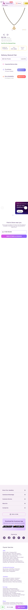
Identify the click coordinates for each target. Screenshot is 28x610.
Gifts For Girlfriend (14, 558)
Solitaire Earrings (6, 589)
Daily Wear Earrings (7, 596)
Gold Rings (12, 602)
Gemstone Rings (13, 604)
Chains (11, 580)
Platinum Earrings (15, 589)
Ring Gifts (5, 562)
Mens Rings (20, 604)
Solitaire (12, 578)
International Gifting (7, 559)
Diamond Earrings (13, 588)
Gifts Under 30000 (16, 553)
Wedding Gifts (19, 561)
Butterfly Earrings (16, 596)
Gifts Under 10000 (7, 553)
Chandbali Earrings (16, 593)
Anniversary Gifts (13, 556)
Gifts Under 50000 (7, 554)
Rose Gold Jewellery (7, 581)
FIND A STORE (15, 514)
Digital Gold (5, 570)
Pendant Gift (5, 561)
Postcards (17, 569)
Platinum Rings (19, 602)
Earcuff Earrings (6, 594)
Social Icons (7, 527)
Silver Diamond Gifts (19, 562)
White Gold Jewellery (17, 581)
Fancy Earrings (14, 594)
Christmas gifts (13, 552)
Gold (4, 578)
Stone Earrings (21, 594)
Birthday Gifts (6, 556)
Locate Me (23, 58)
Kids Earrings (5, 591)
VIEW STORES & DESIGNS (14, 236)
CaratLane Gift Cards (16, 554)
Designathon (12, 571)
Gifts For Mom (6, 558)
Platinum (12, 579)
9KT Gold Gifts (11, 562)
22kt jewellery (6, 579)
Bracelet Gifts (12, 561)
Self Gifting (11, 569)
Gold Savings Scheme (13, 570)
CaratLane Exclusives (8, 567)
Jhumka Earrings (13, 591)
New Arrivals (5, 569)
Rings (4, 601)
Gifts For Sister (20, 557)
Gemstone (17, 578)
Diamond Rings (6, 602)
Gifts (4, 550)
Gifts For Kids (13, 557)
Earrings (5, 587)
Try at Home (10, 607)
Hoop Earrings (21, 591)
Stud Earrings (6, 592)
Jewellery (5, 576)
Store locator (6, 571)
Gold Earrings (6, 588)
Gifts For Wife (15, 559)
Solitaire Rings (6, 604)
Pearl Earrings (12, 592)
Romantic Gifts (6, 557)
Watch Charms (6, 580)
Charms (16, 579)
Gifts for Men (6, 552)
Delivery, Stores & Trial (8, 55)
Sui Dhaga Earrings (7, 593)
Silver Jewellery (17, 580)
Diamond (8, 578)
